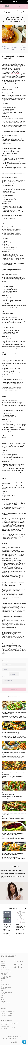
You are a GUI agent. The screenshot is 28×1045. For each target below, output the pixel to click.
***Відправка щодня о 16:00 (7, 1)
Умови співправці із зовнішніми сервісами (6, 973)
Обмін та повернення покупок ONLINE (6, 992)
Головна (3, 10)
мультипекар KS (15, 73)
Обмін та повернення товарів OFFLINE (6, 987)
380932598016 (19, 932)
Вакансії (3, 999)
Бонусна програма (6, 969)
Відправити (14, 689)
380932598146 (6, 933)
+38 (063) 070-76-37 (7, 1013)
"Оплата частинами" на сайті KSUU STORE (6, 978)
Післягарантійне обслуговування (5, 983)
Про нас (3, 995)
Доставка (3, 965)
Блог (7, 10)
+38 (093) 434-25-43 (7, 1016)
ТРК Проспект (20, 925)
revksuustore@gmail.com (8, 1011)
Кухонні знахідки (13, 10)
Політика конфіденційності (5, 1002)
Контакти (3, 967)
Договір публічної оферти (14, 1036)
